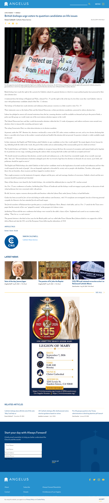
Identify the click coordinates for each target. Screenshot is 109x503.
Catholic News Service (23, 20)
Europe (11, 230)
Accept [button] (101, 499)
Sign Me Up (8, 459)
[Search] (89, 4)
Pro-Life (16, 230)
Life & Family (9, 13)
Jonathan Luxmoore (43, 416)
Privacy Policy (30, 499)
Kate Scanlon (76, 286)
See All (99, 292)
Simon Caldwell (10, 20)
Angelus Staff (8, 284)
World (17, 13)
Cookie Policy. (41, 499)
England (7, 230)
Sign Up (55, 461)
